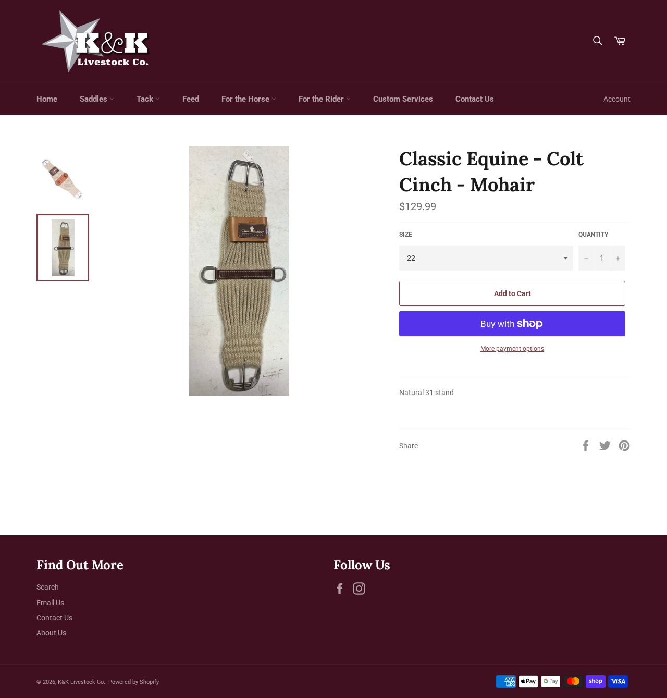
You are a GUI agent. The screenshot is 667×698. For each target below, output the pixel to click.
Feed (190, 99)
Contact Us (474, 99)
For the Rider (322, 99)
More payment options (512, 348)
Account (617, 99)
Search (47, 587)
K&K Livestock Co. (81, 682)
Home (46, 99)
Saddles (94, 99)
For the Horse (246, 99)
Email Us (50, 602)
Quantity (593, 234)
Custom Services (403, 99)
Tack (146, 99)
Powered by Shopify (133, 682)
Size (405, 234)
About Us (51, 633)
